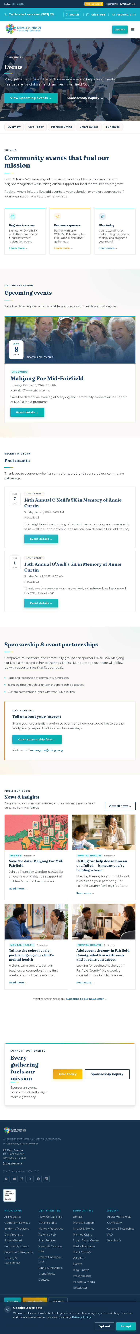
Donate (119, 29)
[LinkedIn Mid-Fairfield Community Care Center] (46, 1179)
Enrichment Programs (18, 1252)
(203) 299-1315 (128, 4)
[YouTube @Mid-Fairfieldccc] (14, 1179)
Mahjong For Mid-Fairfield (47, 378)
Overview (14, 127)
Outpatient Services (17, 1222)
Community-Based (16, 1246)
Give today (68, 1074)
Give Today (36, 127)
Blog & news (81, 1270)
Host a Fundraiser (84, 1246)
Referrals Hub (47, 1234)
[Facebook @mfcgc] (38, 1179)
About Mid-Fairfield (119, 1216)
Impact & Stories (83, 1228)
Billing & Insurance (50, 1267)
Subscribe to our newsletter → (86, 999)
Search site (114, 1240)
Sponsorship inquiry (107, 1074)
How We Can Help (50, 1216)
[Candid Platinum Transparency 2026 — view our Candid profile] (9, 1195)
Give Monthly (35, 1301)
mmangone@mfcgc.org (46, 750)
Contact (44, 1279)
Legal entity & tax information (22, 1143)
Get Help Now (48, 1222)
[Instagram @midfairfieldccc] (6, 1179)
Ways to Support (83, 1222)
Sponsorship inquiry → (85, 98)
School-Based (13, 1240)
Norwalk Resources (51, 1228)
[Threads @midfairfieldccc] (22, 1179)
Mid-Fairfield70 (94, 4)
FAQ (110, 1234)
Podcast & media (84, 1281)
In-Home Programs (16, 1228)
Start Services (47, 1240)
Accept (126, 1326)
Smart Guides (89, 127)
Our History (114, 1222)
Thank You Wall (82, 1252)
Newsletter (80, 1287)
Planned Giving (61, 127)
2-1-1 (36, 1171)
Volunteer (79, 1258)
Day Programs (13, 1234)
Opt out (104, 1326)
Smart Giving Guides (86, 1240)
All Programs (12, 1216)
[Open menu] (132, 29)
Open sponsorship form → (37, 739)
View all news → (120, 806)
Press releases (82, 1275)
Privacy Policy (81, 1317)
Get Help (58, 1301)
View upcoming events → (31, 98)
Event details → (27, 412)
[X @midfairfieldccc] (30, 1179)
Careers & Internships (120, 1228)
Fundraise (113, 127)
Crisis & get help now (14, 1171)
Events (77, 1264)
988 (30, 1171)
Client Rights (47, 1273)
